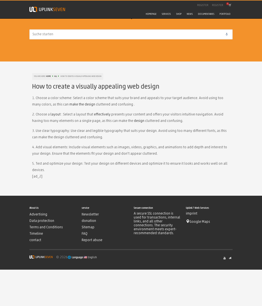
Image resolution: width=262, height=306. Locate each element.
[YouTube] (224, 258)
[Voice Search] (227, 34)
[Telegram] (230, 258)
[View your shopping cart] (230, 5)
